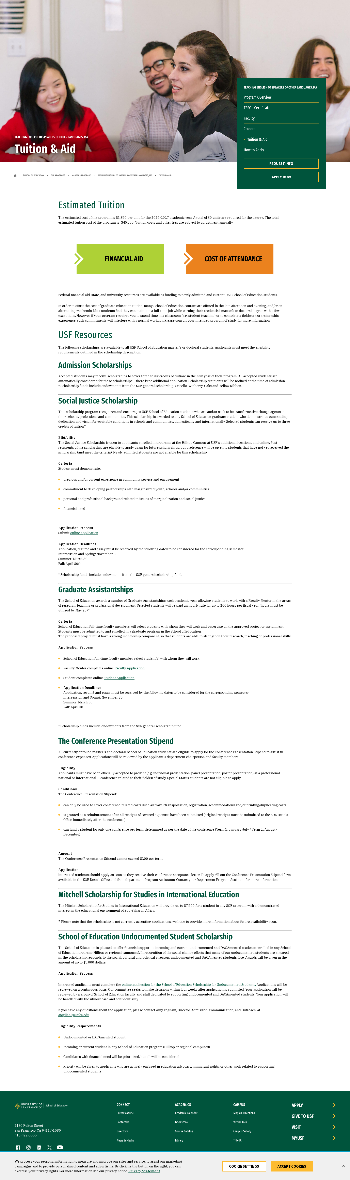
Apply (297, 1105)
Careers (249, 128)
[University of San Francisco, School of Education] (58, 1107)
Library (179, 1140)
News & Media (125, 1140)
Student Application (119, 678)
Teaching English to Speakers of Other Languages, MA (125, 175)
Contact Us (123, 1122)
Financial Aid (124, 258)
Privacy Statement (144, 1171)
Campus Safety (242, 1131)
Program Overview (257, 97)
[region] (175, 1166)
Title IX (237, 1140)
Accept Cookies (291, 1166)
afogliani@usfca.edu (73, 1015)
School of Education (33, 175)
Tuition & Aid (257, 139)
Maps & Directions (244, 1113)
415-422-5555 (26, 1135)
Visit (296, 1127)
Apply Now (281, 177)
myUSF (298, 1138)
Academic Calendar (186, 1113)
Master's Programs (81, 175)
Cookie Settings (244, 1166)
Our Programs (58, 175)
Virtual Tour (240, 1122)
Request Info (281, 163)
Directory (122, 1131)
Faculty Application (130, 668)
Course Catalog (184, 1131)
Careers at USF (125, 1113)
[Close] (343, 1165)
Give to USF (303, 1116)
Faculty (249, 118)
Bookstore (181, 1122)
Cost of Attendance (233, 258)
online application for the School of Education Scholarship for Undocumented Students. (189, 985)
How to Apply (254, 149)
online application (84, 533)
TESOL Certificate (257, 107)
